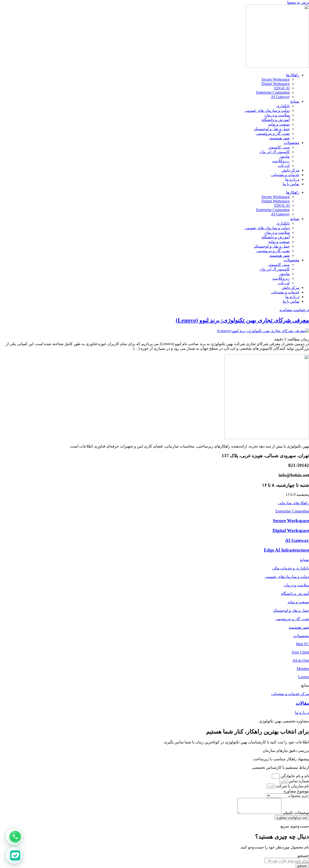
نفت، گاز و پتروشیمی (273, 133)
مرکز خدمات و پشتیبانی (290, 694)
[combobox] (286, 860)
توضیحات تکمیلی (295, 813)
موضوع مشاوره (296, 791)
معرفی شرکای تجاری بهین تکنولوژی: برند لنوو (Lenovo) (242, 320)
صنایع (294, 101)
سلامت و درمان (277, 115)
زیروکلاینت (281, 161)
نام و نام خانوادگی (294, 776)
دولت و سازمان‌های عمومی (287, 577)
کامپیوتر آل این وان (275, 152)
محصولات (291, 143)
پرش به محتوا (298, 2)
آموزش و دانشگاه (276, 120)
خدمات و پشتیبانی (285, 175)
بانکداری (283, 106)
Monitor (303, 669)
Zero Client (300, 652)
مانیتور (284, 156)
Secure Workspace (275, 79)
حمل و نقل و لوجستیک (272, 129)
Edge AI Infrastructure (286, 550)
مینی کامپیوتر (279, 147)
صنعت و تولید (279, 124)
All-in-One (300, 660)
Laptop (303, 677)
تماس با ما (291, 184)
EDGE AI (282, 88)
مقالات (302, 703)
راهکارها (292, 75)
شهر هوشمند (279, 138)
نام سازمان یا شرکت (292, 786)
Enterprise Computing (273, 92)
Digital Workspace (275, 84)
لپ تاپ (284, 166)
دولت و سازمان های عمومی (267, 110)
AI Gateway (280, 97)
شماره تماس (298, 781)
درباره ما (292, 179)
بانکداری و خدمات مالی (290, 568)
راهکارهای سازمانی (293, 503)
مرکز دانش (290, 170)
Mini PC (302, 644)
